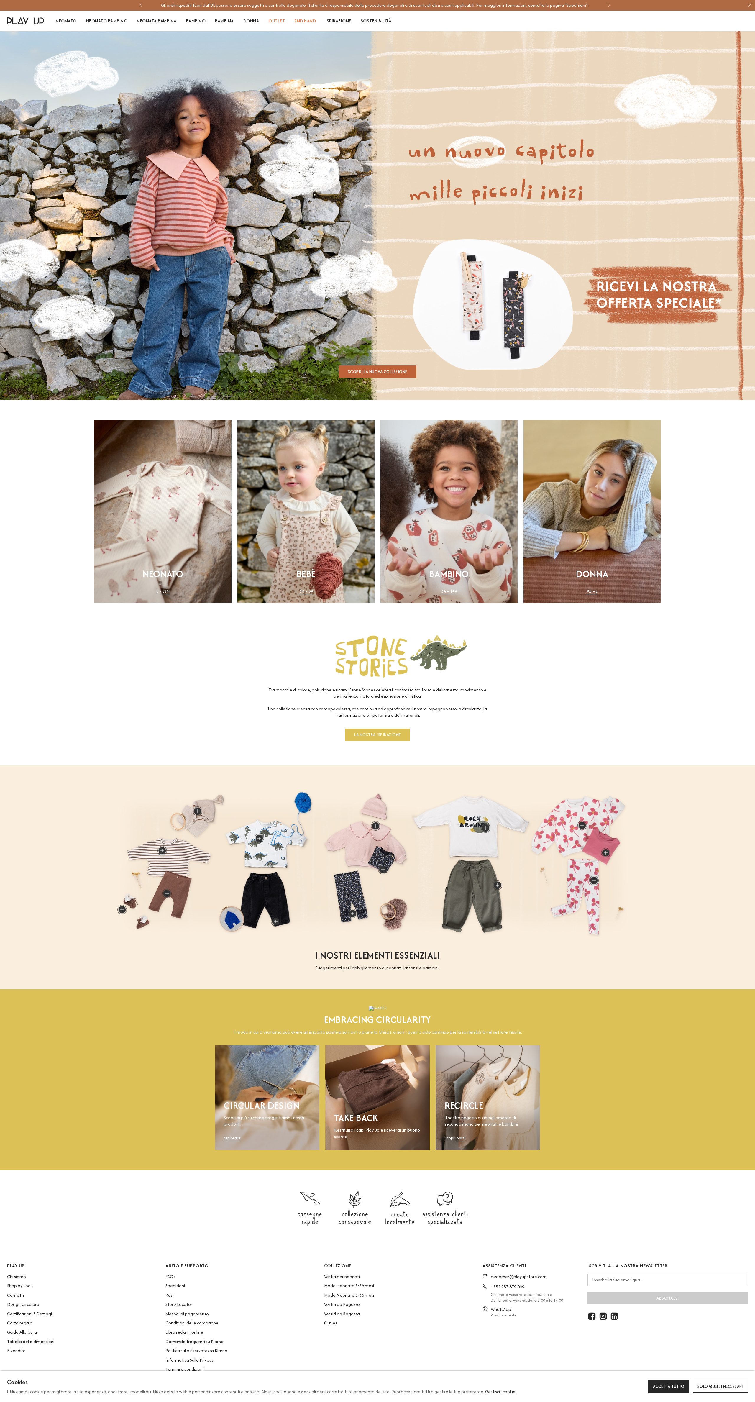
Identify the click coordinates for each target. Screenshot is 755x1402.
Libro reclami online (184, 1332)
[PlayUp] (25, 20)
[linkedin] (614, 1316)
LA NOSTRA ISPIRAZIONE (377, 735)
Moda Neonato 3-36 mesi (349, 1286)
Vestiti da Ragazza (342, 1314)
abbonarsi (667, 1298)
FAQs (170, 1276)
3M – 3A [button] (306, 591)
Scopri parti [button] (454, 1138)
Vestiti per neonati (342, 1276)
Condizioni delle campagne (192, 1323)
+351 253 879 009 (507, 1287)
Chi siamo (16, 1276)
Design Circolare (23, 1304)
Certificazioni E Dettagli (30, 1314)
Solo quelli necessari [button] (720, 1386)
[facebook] (591, 1316)
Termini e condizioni (184, 1369)
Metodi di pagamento (187, 1314)
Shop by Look (20, 1286)
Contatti (15, 1295)
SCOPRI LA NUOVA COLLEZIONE (377, 372)
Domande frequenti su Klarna (194, 1341)
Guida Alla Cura (22, 1332)
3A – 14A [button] (449, 591)
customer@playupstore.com (518, 1276)
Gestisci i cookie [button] (500, 1391)
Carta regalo (19, 1323)
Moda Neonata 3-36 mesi (349, 1295)
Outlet (330, 1323)
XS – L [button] (592, 591)
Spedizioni (175, 1286)
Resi (169, 1295)
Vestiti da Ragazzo (342, 1304)
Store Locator (178, 1304)
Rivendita (16, 1350)
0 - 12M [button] (163, 591)
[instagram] (603, 1316)
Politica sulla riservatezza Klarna (196, 1350)
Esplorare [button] (232, 1138)
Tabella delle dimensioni (30, 1341)
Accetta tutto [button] (669, 1386)
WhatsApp (501, 1309)
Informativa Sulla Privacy (189, 1360)
